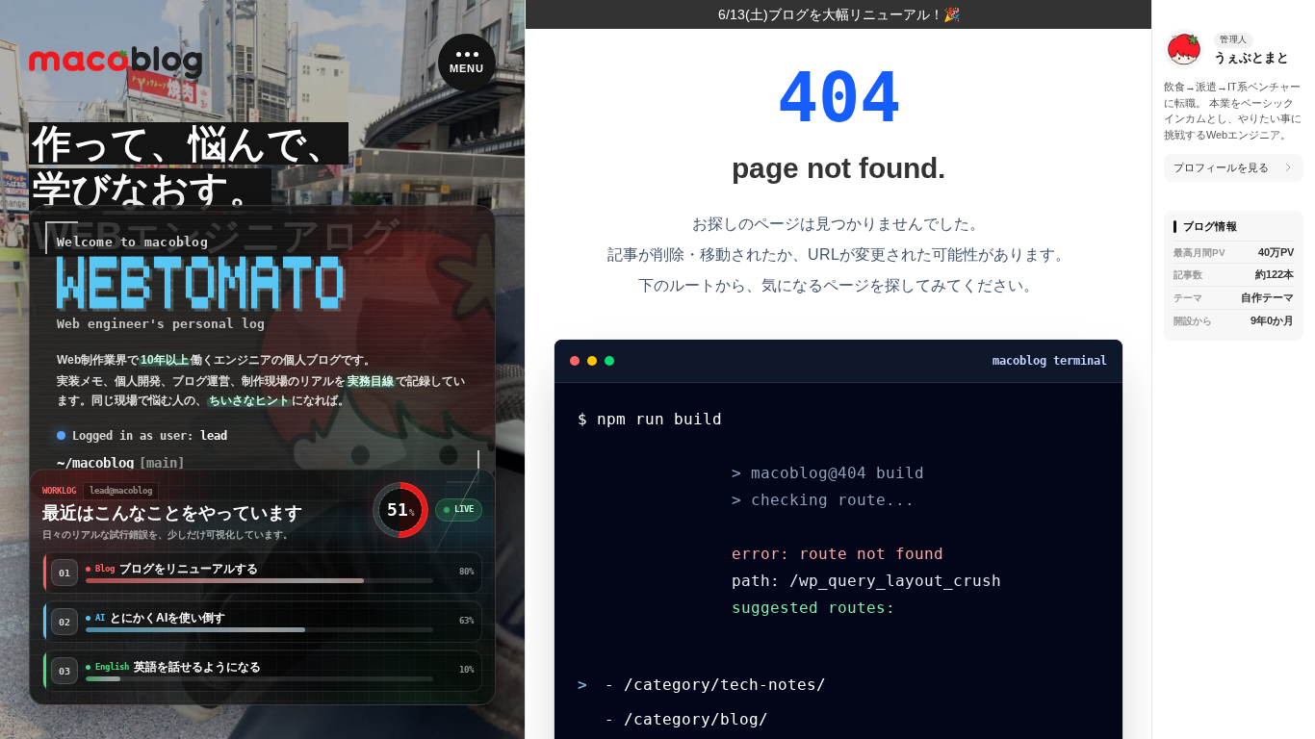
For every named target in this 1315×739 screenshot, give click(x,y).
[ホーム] (115, 63)
